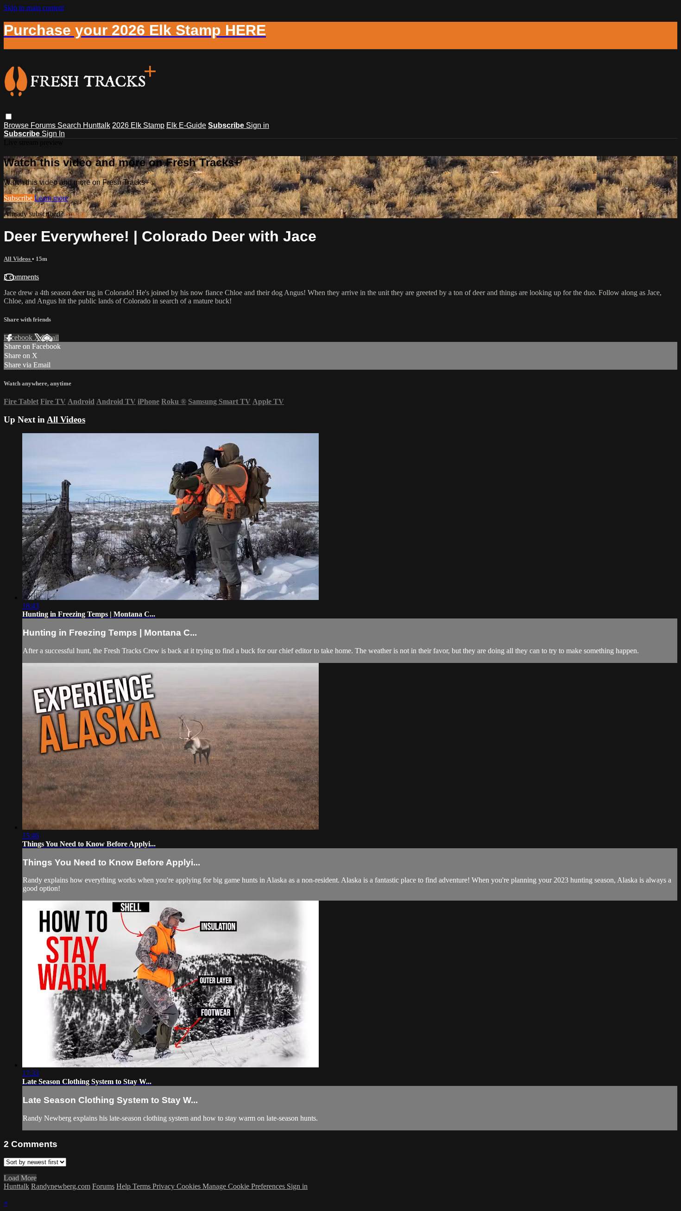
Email (50, 337)
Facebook (19, 337)
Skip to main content (34, 8)
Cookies (189, 1186)
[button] (9, 117)
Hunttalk (96, 125)
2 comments (21, 277)
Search (70, 125)
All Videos (18, 258)
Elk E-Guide (186, 125)
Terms (142, 1186)
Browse (17, 125)
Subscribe (19, 198)
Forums (44, 125)
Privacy (164, 1186)
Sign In (53, 134)
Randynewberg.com (60, 1186)
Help (124, 1186)
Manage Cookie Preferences (244, 1186)
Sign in (257, 125)
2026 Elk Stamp (138, 125)
